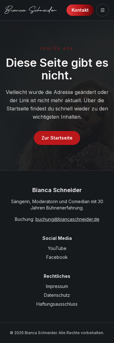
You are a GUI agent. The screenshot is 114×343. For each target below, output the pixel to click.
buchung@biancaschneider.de (67, 219)
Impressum (57, 286)
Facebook (57, 257)
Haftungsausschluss (57, 304)
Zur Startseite (57, 137)
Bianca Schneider (31, 11)
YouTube (57, 248)
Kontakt (80, 10)
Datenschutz (57, 295)
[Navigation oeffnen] (102, 10)
